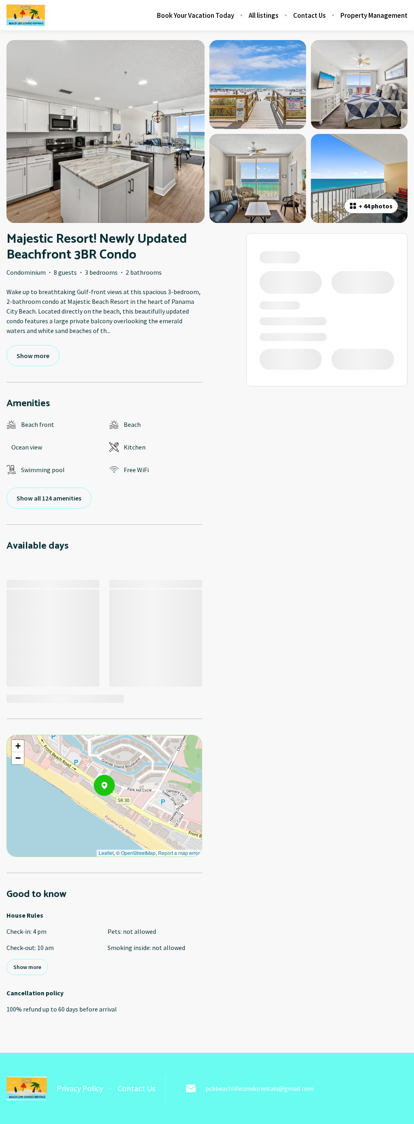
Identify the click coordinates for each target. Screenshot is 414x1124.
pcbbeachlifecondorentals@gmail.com (259, 1088)
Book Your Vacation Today (195, 15)
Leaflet (106, 852)
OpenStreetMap (138, 852)
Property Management (374, 15)
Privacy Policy (80, 1088)
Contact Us (309, 15)
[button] (114, 806)
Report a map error (179, 852)
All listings (264, 15)
